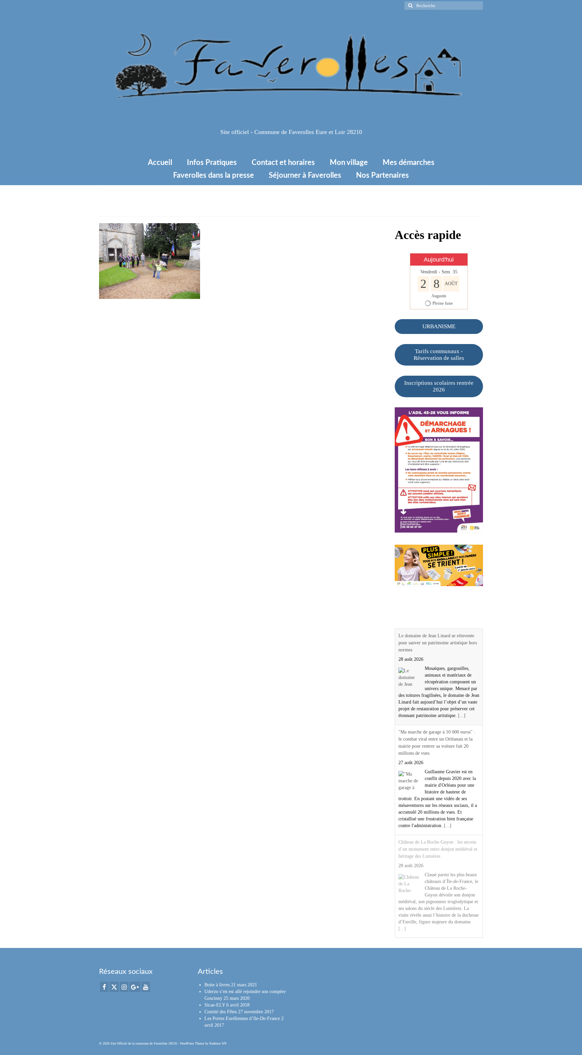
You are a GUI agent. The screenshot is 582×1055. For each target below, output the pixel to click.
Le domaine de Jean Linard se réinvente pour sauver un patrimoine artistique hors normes (437, 642)
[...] (461, 715)
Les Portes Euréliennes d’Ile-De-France (242, 1018)
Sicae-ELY (214, 1005)
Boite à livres (217, 984)
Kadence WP (218, 1043)
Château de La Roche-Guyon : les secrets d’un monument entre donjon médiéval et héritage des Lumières (437, 849)
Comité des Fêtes (220, 1011)
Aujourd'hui (439, 259)
